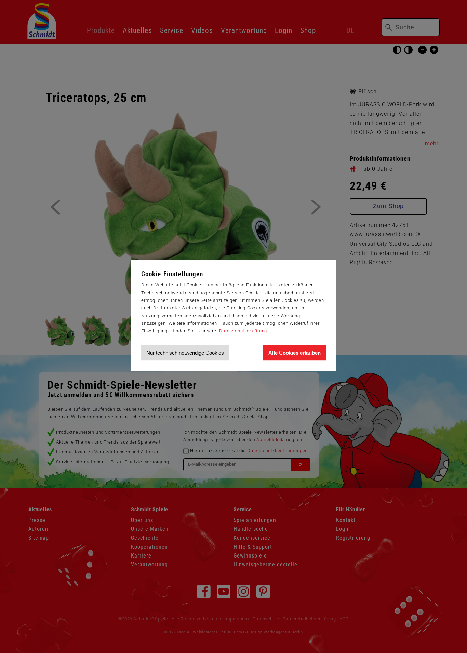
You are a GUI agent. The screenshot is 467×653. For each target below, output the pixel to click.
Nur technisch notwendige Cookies (185, 353)
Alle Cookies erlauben (294, 353)
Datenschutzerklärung (243, 330)
